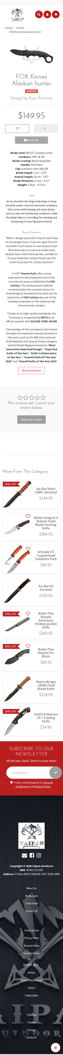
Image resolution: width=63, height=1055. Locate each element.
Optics (31, 987)
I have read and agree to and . (33, 784)
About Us (31, 888)
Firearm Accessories (32, 980)
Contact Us (31, 911)
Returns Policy (32, 945)
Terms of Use (31, 930)
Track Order (31, 903)
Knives (31, 972)
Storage (31, 1030)
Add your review (31, 419)
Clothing (31, 1014)
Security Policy (31, 953)
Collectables (31, 995)
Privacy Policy (42, 786)
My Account (31, 896)
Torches (31, 1022)
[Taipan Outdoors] (17, 14)
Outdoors (31, 1037)
